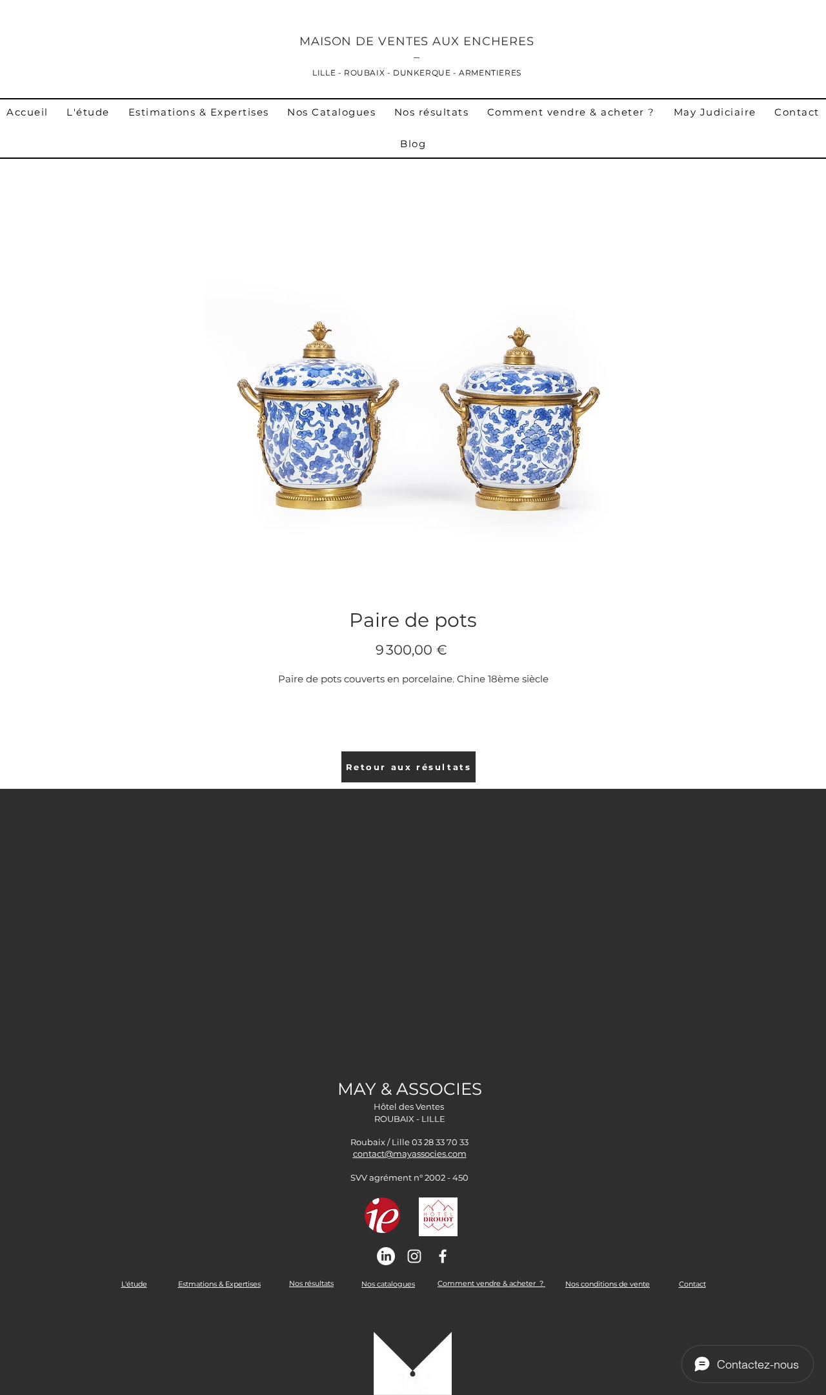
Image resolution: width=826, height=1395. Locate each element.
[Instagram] (414, 1256)
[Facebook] (443, 1256)
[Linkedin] (386, 1256)
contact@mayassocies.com (410, 1153)
